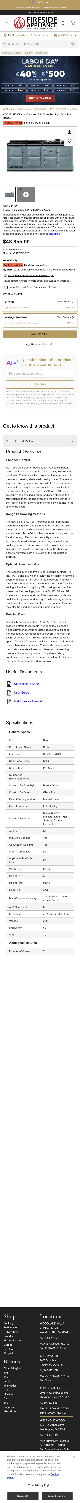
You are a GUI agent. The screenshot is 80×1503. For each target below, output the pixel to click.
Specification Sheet (27, 683)
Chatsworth (49, 1356)
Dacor (7, 1398)
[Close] (74, 1456)
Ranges (19, 109)
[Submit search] (73, 43)
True (6, 1377)
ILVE (6, 1372)
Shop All (8, 1353)
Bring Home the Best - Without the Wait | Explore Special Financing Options (40, 7)
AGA (19, 249)
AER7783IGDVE (20, 253)
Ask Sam (40, 384)
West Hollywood (52, 1420)
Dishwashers (11, 1332)
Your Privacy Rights (40, 1485)
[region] (40, 1477)
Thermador (10, 1385)
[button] (40, 2)
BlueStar (8, 1394)
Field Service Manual (28, 701)
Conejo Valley (50, 1388)
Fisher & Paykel (12, 1368)
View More (10, 1411)
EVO (6, 1402)
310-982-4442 (50, 1435)
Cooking (7, 109)
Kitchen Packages (13, 1340)
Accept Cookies (57, 1496)
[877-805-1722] (62, 23)
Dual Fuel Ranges (37, 109)
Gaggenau (9, 1407)
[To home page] (35, 23)
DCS (6, 1390)
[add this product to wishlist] (70, 141)
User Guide (21, 692)
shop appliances (40, 98)
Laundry (8, 1336)
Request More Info (42, 344)
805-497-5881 (50, 1402)
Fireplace (9, 1349)
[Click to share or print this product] (70, 132)
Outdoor (8, 1344)
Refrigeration (11, 1327)
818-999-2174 (50, 1338)
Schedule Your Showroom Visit (40, 13)
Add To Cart (40, 334)
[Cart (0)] (73, 23)
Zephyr (8, 1381)
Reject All (22, 1496)
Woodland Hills (52, 1323)
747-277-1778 (50, 1370)
